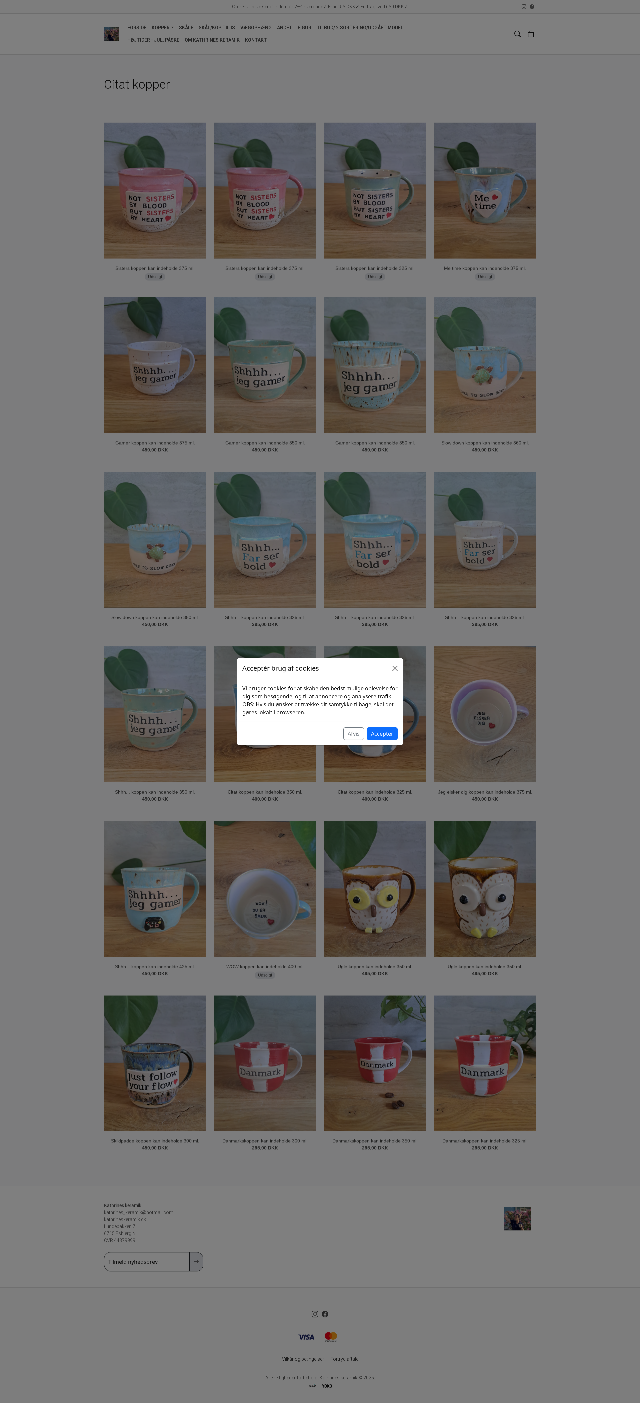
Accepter (382, 733)
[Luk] (395, 668)
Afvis (354, 733)
